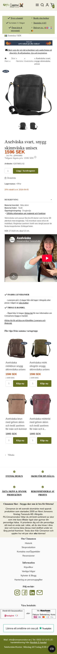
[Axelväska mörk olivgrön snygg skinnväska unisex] (47, 343)
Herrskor (19, 61)
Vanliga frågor (28, 571)
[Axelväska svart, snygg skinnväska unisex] (5, 71)
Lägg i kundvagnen (25, 171)
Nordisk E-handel (38, 642)
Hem (7, 61)
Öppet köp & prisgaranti (16, 29)
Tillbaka (10, 455)
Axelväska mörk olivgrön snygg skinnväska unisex (40, 366)
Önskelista (11, 178)
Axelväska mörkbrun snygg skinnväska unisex (16, 366)
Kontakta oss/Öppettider (28, 551)
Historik (28, 543)
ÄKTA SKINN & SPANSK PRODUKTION (14, 493)
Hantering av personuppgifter (28, 579)
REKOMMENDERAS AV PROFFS (42, 493)
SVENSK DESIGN (14, 476)
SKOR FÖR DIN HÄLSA (42, 476)
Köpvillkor (28, 567)
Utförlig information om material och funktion (26, 213)
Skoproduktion (28, 547)
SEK (14, 36)
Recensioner (28, 555)
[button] (35, 157)
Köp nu (20, 383)
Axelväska (28, 61)
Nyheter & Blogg (28, 575)
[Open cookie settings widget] (51, 648)
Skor (13, 58)
